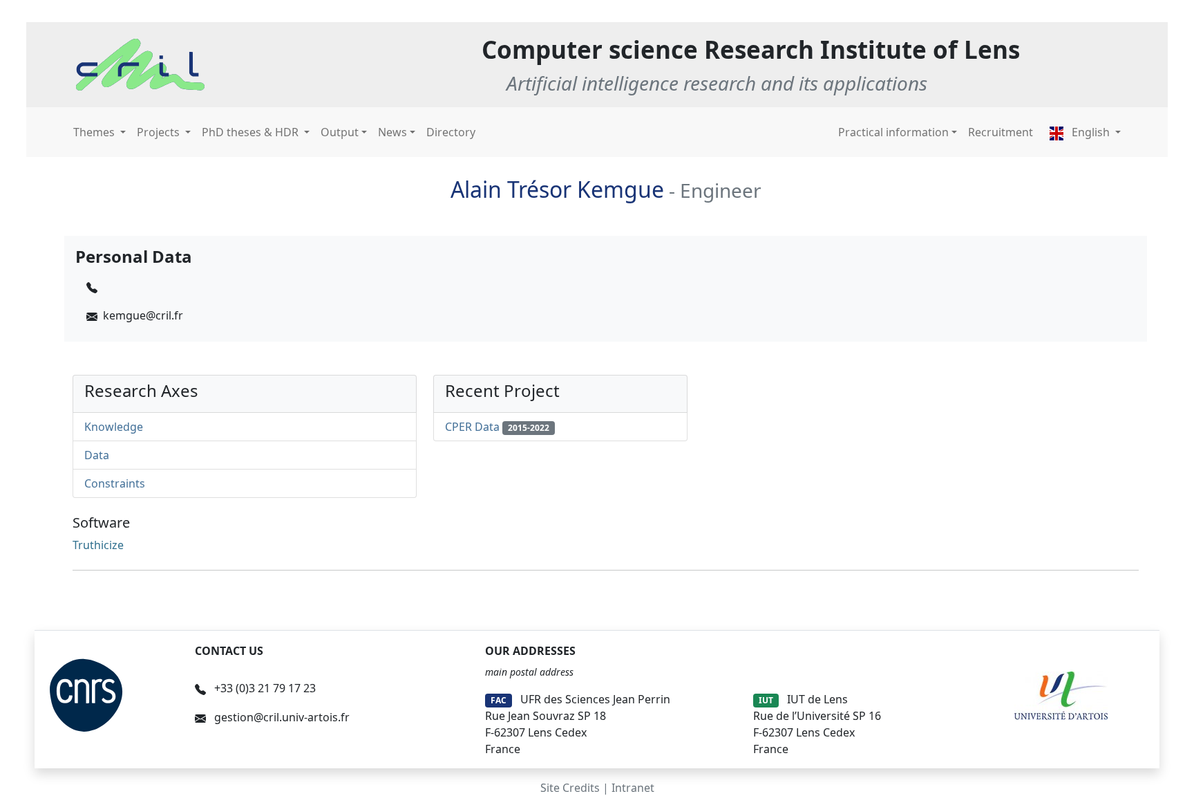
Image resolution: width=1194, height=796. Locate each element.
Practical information (893, 132)
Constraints (114, 483)
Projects (159, 132)
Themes (95, 132)
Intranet (633, 787)
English (1090, 132)
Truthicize (98, 545)
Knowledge (113, 426)
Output (340, 132)
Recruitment (1000, 132)
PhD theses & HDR (251, 132)
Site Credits (570, 787)
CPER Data (472, 426)
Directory (450, 132)
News (392, 132)
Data (96, 455)
